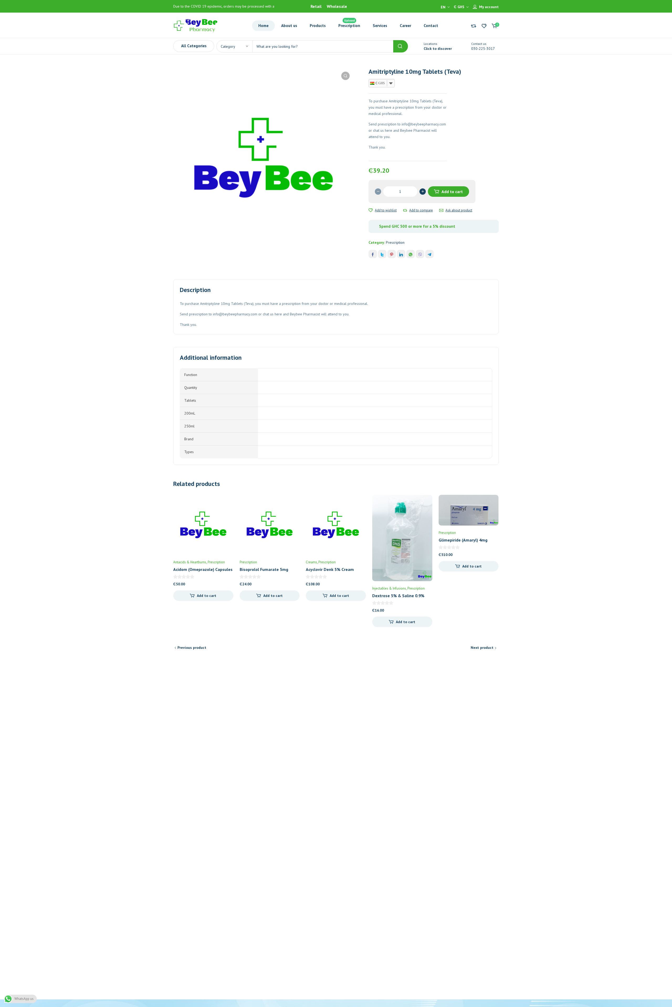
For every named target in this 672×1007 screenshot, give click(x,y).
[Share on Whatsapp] (410, 254)
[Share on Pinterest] (391, 254)
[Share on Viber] (420, 254)
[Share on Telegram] (429, 254)
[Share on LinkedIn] (401, 254)
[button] (345, 76)
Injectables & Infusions (389, 588)
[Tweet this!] (382, 254)
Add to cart (452, 191)
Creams (311, 562)
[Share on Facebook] (373, 254)
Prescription (395, 242)
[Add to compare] (405, 210)
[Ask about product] (441, 210)
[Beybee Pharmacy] (195, 25)
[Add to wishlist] (371, 210)
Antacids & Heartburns (189, 562)
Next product (482, 647)
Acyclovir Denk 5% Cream (330, 569)
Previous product (191, 647)
